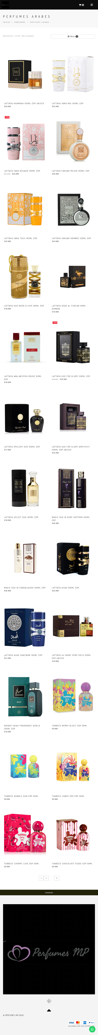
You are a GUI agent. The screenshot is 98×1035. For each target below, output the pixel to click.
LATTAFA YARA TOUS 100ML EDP (20, 238)
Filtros (73, 36)
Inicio (6, 22)
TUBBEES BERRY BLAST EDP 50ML (69, 725)
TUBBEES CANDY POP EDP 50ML (68, 796)
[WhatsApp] (49, 1001)
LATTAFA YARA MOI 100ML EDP (68, 103)
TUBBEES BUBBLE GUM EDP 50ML (21, 796)
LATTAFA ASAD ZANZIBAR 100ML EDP (23, 655)
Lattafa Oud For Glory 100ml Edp (71, 376)
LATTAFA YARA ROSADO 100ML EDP (22, 171)
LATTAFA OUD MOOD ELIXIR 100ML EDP (24, 306)
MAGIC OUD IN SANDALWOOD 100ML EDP (25, 588)
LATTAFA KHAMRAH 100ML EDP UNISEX (24, 103)
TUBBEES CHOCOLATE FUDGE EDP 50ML (72, 863)
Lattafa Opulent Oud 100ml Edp (22, 447)
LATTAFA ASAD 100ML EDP (65, 588)
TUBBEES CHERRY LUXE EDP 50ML (21, 863)
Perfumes (20, 22)
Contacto (49, 892)
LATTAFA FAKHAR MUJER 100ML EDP (71, 171)
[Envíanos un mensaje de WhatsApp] (92, 1029)
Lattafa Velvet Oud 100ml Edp (21, 517)
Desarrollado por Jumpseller (81, 1026)
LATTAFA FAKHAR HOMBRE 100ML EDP (71, 238)
